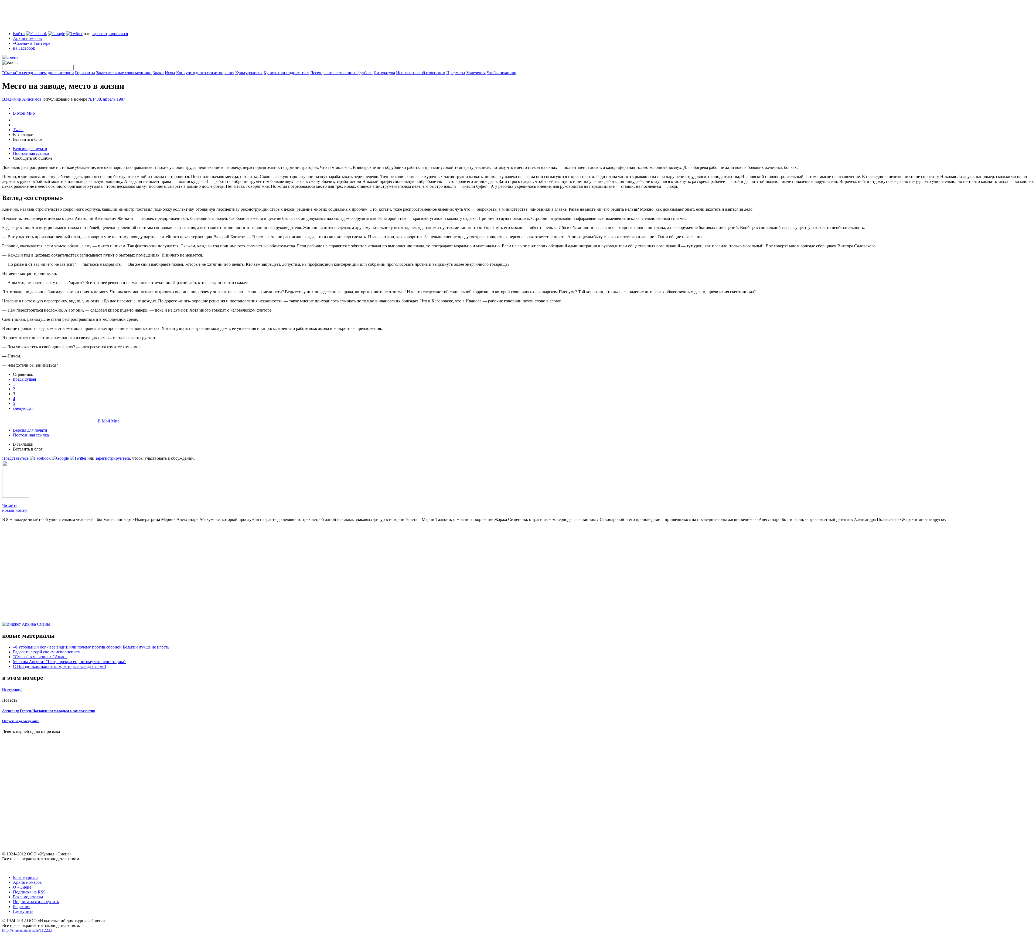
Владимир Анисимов (22, 99)
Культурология (249, 72)
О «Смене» (23, 887)
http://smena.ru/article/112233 (27, 930)
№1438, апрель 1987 (106, 99)
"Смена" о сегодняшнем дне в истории (38, 72)
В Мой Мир (24, 113)
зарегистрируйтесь (113, 458)
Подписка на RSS (29, 892)
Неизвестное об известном (420, 72)
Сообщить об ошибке (32, 158)
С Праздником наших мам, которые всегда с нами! (59, 666)
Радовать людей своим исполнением (46, 652)
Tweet (18, 129)
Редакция (21, 906)
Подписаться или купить (36, 901)
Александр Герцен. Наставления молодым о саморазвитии (48, 711)
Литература (384, 72)
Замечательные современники (124, 72)
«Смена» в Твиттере (31, 43)
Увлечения (476, 72)
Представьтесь (15, 458)
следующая (23, 408)
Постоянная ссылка (31, 153)
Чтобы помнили (501, 72)
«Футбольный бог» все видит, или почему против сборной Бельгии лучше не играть (91, 647)
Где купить (23, 911)
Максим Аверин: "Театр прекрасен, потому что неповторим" (69, 661)
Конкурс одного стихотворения (205, 72)
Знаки (158, 72)
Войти (19, 33)
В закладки (23, 134)
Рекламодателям (28, 897)
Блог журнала (25, 877)
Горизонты (85, 72)
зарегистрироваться (110, 33)
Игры (170, 72)
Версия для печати (30, 148)
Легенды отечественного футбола (341, 72)
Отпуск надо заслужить (20, 721)
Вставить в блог (28, 139)
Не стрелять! (12, 690)
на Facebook (24, 48)
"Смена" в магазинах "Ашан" (40, 656)
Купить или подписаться (286, 72)
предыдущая (24, 379)
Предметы (455, 72)
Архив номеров (27, 38)
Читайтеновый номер (14, 508)
